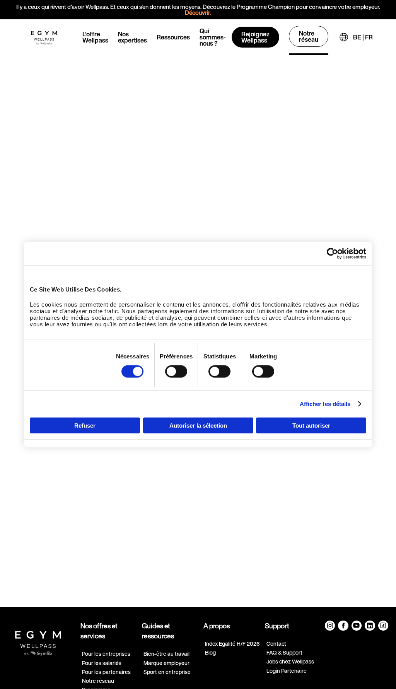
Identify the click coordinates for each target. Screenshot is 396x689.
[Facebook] (343, 626)
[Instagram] (330, 626)
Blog (210, 652)
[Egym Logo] (38, 640)
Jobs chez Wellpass (290, 661)
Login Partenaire (286, 670)
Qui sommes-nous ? (213, 37)
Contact (276, 643)
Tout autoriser (311, 425)
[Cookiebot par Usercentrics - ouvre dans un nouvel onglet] (332, 253)
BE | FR (363, 37)
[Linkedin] (370, 626)
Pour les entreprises (106, 653)
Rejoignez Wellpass (255, 37)
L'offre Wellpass (95, 37)
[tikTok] (383, 626)
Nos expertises (132, 37)
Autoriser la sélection (198, 425)
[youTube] (357, 626)
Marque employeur (166, 663)
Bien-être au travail (166, 653)
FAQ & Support (284, 652)
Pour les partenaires (106, 671)
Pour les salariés (101, 663)
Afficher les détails (325, 404)
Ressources (173, 37)
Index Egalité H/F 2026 (232, 643)
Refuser (85, 425)
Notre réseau (308, 36)
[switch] (176, 371)
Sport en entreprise (167, 671)
